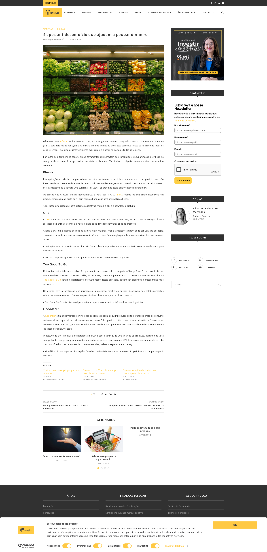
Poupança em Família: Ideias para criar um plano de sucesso (139, 372)
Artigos (123, 12)
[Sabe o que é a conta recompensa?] (61, 439)
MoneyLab (69, 12)
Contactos (208, 12)
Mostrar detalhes (174, 546)
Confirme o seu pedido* (185, 161)
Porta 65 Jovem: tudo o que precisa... (145, 429)
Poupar (61, 29)
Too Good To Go (52, 279)
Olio (48, 219)
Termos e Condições (178, 512)
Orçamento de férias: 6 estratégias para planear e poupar (100, 372)
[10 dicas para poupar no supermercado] (103, 439)
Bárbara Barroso (201, 216)
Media (138, 12)
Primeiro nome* (182, 125)
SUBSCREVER (183, 180)
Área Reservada (186, 12)
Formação (48, 506)
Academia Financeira (159, 12)
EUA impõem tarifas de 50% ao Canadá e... (82, 2)
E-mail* (178, 149)
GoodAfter (50, 315)
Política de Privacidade (179, 506)
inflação (64, 141)
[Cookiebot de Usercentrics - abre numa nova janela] (26, 546)
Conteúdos (48, 512)
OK (235, 525)
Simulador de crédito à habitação (122, 506)
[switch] (97, 545)
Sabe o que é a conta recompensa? (62, 456)
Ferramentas (105, 12)
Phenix (119, 194)
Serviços (86, 12)
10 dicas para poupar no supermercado (103, 458)
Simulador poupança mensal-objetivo (124, 512)
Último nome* (181, 137)
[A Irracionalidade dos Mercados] (180, 216)
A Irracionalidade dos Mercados (205, 210)
